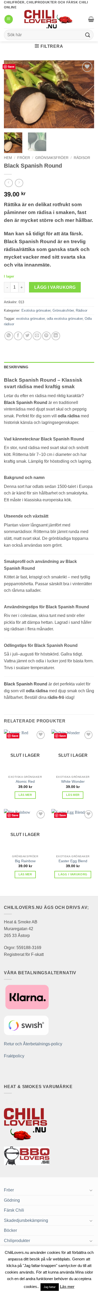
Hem (8, 158)
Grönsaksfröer (51, 158)
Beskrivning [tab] (16, 367)
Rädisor (82, 158)
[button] (8, 19)
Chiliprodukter (17, 1240)
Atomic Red (25, 782)
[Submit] (88, 35)
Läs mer (25, 794)
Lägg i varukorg (55, 287)
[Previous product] (19, 183)
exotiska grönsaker (30, 319)
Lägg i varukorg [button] (72, 874)
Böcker (10, 1230)
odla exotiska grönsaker (65, 319)
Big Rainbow (25, 861)
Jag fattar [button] (50, 1286)
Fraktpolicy (14, 1056)
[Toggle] (91, 1190)
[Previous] (12, 94)
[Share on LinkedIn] (55, 336)
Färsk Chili (14, 1210)
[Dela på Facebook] (18, 336)
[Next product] (8, 183)
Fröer (23, 158)
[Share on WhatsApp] (8, 336)
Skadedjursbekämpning (26, 1220)
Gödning (12, 1200)
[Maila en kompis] (37, 336)
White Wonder (73, 782)
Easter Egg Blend (73, 861)
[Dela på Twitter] (27, 336)
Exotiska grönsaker (35, 310)
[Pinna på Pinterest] (46, 336)
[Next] (85, 94)
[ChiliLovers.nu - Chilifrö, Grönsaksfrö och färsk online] (49, 19)
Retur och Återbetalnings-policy (33, 1044)
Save (11, 66)
